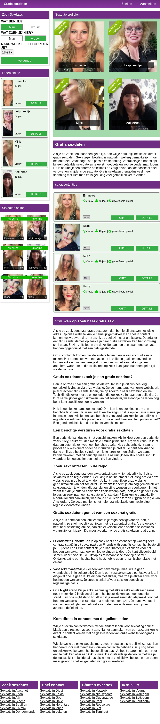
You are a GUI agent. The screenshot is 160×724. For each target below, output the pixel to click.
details (36, 103)
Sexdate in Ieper (51, 708)
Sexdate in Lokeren (53, 711)
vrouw (35, 27)
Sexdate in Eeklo (52, 694)
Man (12, 27)
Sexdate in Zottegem (134, 697)
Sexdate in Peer (91, 701)
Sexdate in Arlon (11, 694)
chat (122, 217)
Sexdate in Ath (10, 697)
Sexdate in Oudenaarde (96, 697)
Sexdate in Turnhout (94, 711)
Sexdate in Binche (12, 701)
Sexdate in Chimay (13, 708)
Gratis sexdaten (15, 3)
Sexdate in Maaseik (93, 690)
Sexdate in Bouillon (13, 704)
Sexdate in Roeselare (95, 704)
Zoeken (127, 3)
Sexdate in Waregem (134, 694)
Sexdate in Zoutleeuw (135, 701)
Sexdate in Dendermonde (18, 711)
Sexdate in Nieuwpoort (96, 694)
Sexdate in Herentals (54, 704)
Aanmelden (148, 3)
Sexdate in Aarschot (14, 690)
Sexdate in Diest (51, 690)
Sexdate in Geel (51, 697)
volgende (24, 60)
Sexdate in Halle (51, 701)
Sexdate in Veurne (133, 690)
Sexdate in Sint (90, 708)
